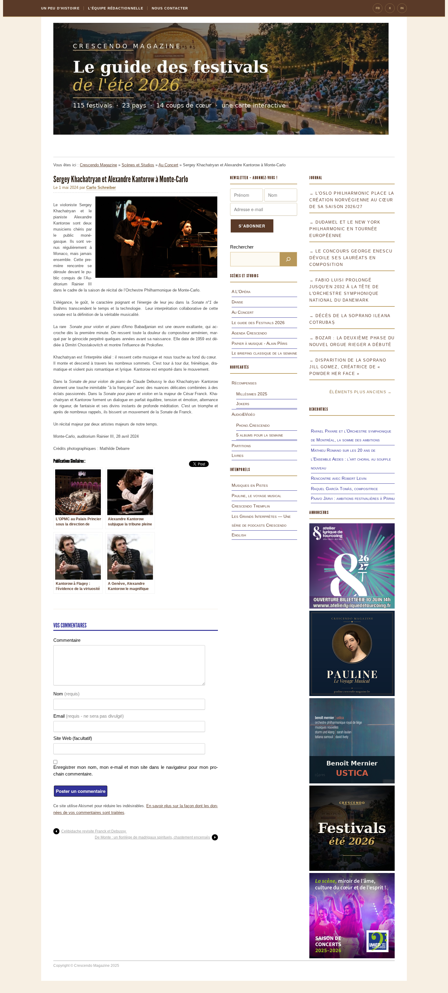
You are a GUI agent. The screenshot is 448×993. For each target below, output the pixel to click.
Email (88, 716)
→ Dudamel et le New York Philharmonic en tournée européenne (344, 229)
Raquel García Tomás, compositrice (344, 488)
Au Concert (168, 165)
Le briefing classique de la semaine (264, 353)
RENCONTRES (318, 409)
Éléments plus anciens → (360, 392)
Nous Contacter (170, 8)
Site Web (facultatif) (72, 738)
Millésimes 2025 (251, 393)
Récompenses (244, 382)
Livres (238, 455)
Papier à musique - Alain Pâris (259, 343)
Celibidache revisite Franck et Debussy (94, 831)
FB (378, 8)
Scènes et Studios (138, 165)
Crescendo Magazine (98, 165)
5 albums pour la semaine (259, 435)
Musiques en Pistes (250, 485)
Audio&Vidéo (243, 414)
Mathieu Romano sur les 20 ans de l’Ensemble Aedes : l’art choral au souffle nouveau (351, 459)
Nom (66, 693)
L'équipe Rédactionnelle (115, 8)
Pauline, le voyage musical (256, 495)
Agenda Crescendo (249, 332)
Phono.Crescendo (253, 425)
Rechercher (242, 246)
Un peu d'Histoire (60, 8)
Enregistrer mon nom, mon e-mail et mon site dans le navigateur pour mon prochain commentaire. (135, 770)
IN (402, 8)
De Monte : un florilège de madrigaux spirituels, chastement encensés (152, 837)
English (239, 534)
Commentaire (66, 640)
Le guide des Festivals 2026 (258, 322)
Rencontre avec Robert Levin (338, 478)
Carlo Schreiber (101, 187)
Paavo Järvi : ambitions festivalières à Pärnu (353, 498)
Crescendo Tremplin (251, 506)
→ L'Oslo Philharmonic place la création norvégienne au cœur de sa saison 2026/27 (351, 200)
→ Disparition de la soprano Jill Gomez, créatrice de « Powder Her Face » (347, 367)
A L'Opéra (241, 291)
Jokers (242, 403)
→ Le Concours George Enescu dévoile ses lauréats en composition (350, 258)
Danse (237, 301)
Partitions (241, 445)
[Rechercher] (288, 259)
